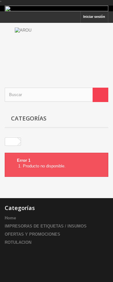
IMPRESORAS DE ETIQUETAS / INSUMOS (46, 226)
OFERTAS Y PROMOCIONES (32, 234)
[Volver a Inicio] (11, 142)
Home (10, 218)
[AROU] (56, 50)
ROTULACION (18, 242)
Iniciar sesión (94, 16)
